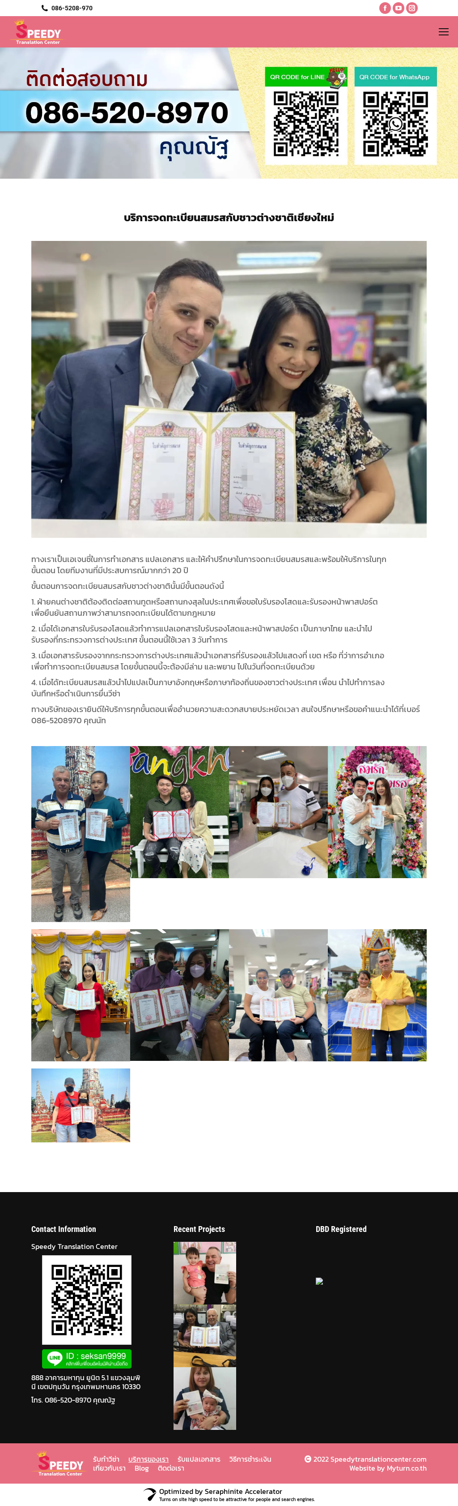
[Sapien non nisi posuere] (201, 1398)
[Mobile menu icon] (443, 31)
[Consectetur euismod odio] (201, 1335)
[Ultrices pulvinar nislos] (201, 1273)
